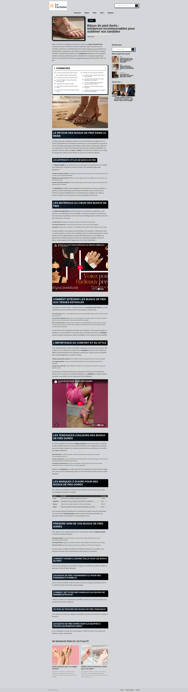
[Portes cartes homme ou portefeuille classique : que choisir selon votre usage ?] (123, 90)
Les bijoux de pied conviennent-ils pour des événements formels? (94, 79)
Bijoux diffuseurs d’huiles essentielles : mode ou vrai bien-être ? (127, 67)
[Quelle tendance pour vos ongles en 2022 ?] (65, 655)
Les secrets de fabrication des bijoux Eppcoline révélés (126, 75)
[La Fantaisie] (58, 5)
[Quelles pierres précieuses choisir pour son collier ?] (94, 655)
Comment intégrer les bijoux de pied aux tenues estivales (66, 80)
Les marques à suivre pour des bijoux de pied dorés (67, 90)
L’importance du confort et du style (65, 83)
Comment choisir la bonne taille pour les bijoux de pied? (94, 75)
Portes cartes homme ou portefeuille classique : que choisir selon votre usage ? (123, 98)
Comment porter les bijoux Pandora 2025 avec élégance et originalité (126, 60)
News (54, 663)
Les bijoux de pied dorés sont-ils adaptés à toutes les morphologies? (95, 90)
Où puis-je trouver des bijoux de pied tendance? (93, 87)
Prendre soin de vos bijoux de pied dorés (93, 72)
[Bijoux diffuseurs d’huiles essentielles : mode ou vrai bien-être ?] (115, 67)
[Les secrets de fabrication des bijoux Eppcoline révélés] (115, 74)
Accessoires (122, 72)
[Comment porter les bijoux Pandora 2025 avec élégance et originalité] (115, 59)
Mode (91, 20)
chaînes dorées (67, 146)
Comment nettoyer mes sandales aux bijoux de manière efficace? (93, 83)
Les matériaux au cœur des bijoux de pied (66, 77)
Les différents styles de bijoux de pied (67, 75)
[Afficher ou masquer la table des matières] (88, 68)
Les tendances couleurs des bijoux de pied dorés (66, 86)
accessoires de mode (81, 58)
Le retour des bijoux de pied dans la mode (66, 72)
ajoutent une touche (93, 49)
